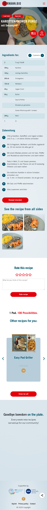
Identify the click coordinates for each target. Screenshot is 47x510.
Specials (18, 16)
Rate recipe (23, 294)
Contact (32, 504)
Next (43, 358)
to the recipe (23, 366)
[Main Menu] (43, 3)
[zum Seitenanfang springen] (23, 499)
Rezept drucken (15, 200)
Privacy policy (23, 504)
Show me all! (23, 394)
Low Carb (6, 16)
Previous (3, 358)
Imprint (14, 504)
